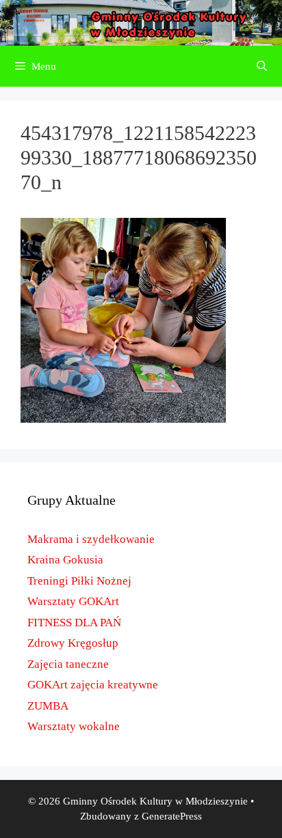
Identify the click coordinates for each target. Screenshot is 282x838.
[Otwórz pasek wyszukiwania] (262, 66)
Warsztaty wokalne (73, 726)
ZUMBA (47, 705)
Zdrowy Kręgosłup (72, 643)
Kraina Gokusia (65, 559)
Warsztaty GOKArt (73, 601)
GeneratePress (172, 816)
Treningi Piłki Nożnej (79, 580)
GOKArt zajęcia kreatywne (92, 684)
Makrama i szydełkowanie (91, 539)
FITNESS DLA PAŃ (74, 622)
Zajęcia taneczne (68, 664)
